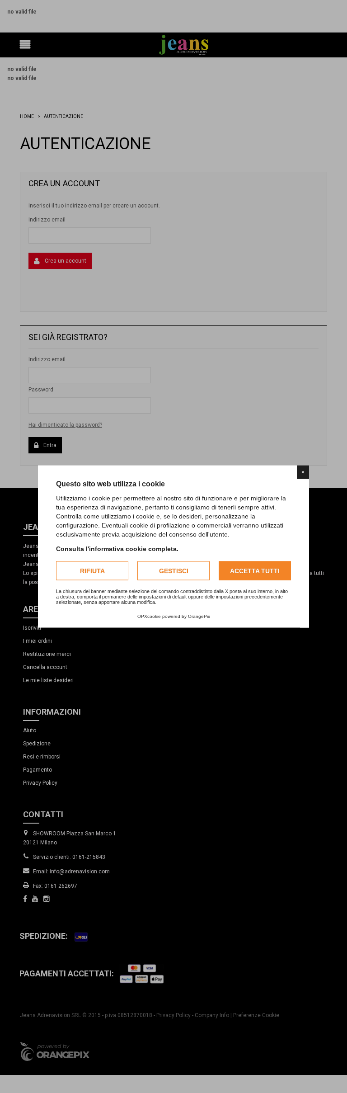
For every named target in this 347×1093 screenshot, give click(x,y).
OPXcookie (149, 616)
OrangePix (199, 616)
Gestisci (173, 571)
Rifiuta (92, 571)
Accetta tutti (255, 571)
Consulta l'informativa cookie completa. (117, 548)
